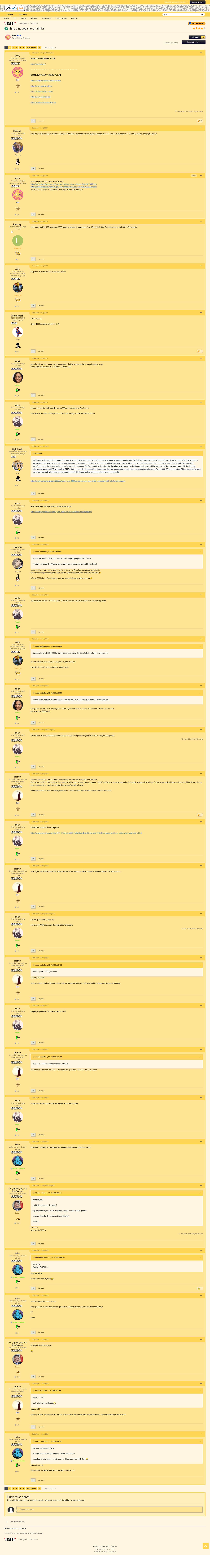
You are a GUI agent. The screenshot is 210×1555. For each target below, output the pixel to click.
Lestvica (74, 18)
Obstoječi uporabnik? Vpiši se (176, 2)
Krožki (6, 18)
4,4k (18, 396)
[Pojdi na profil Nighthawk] (17, 465)
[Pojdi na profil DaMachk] (17, 563)
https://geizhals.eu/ (38, 64)
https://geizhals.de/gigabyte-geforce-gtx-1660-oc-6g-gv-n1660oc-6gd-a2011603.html (64, 184)
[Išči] (202, 14)
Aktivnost (23, 14)
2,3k (18, 92)
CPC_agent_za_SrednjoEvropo (17, 1190)
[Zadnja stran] (39, 47)
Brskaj (10, 14)
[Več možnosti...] (201, 52)
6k (18, 1179)
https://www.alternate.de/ (41, 97)
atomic (17, 776)
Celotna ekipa (46, 18)
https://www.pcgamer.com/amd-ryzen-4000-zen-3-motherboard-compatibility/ (61, 512)
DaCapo (17, 131)
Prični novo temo (171, 43)
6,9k (18, 815)
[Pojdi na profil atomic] (17, 795)
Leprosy (17, 224)
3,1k (18, 306)
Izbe (14, 18)
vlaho (17, 1144)
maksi (17, 405)
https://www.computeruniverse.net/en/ (46, 81)
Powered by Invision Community (105, 1551)
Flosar (37, 1193)
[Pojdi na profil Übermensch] (17, 331)
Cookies (114, 1546)
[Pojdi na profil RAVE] (8, 37)
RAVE (17, 56)
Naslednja (31, 47)
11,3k (18, 169)
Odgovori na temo (194, 42)
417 (18, 485)
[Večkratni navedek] (33, 121)
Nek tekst (34, 18)
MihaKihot (39, 1258)
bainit (17, 361)
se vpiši (60, 1500)
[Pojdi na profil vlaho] (17, 1160)
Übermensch (17, 315)
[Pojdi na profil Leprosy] (17, 240)
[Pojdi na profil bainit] (17, 377)
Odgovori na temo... (27, 1510)
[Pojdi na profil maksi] (17, 421)
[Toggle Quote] (34, 453)
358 (18, 352)
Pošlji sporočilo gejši (101, 1546)
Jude (17, 269)
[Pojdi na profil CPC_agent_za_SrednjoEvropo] (17, 1205)
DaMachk (17, 547)
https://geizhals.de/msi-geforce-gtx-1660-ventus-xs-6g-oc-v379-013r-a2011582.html (64, 187)
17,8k (18, 1223)
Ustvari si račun (197, 2)
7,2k (18, 440)
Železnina (26, 38)
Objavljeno (40, 53)
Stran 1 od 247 (49, 47)
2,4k (18, 585)
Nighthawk (17, 449)
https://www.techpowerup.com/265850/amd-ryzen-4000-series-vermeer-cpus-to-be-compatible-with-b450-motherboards (78, 481)
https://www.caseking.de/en (41, 86)
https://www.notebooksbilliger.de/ (44, 102)
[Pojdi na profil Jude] (17, 287)
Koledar (23, 18)
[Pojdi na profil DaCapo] (17, 147)
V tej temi (193, 14)
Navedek (41, 121)
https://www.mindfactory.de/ (42, 91)
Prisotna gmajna (61, 18)
